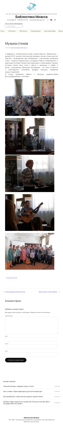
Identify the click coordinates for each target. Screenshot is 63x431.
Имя (6, 336)
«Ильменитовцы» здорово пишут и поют (18, 386)
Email (7, 343)
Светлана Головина (16, 47)
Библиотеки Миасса (31, 16)
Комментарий (9, 316)
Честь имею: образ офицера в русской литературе (22, 391)
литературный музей (11, 278)
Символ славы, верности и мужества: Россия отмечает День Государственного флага (26, 402)
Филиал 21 (24, 47)
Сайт (6, 351)
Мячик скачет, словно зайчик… (48, 292)
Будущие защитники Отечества (15, 292)
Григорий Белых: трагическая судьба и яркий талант (23, 396)
